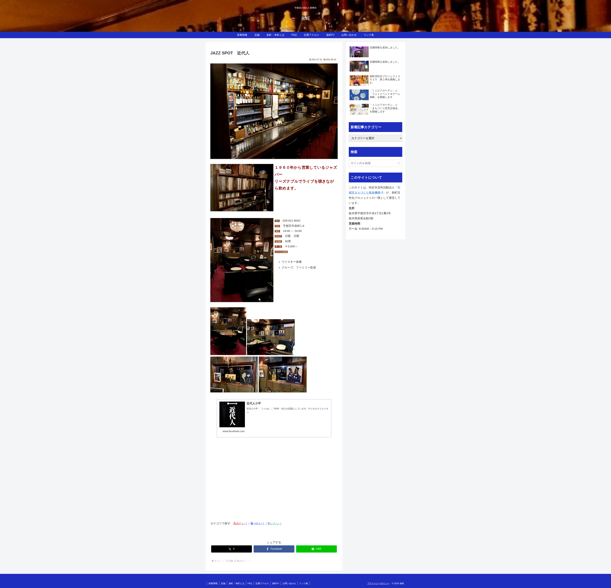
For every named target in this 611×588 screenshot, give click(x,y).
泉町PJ (275, 583)
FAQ (250, 583)
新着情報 (213, 583)
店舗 (223, 583)
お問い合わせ (289, 583)
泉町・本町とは (236, 583)
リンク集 (303, 583)
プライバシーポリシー (378, 583)
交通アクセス (262, 583)
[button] (399, 163)
